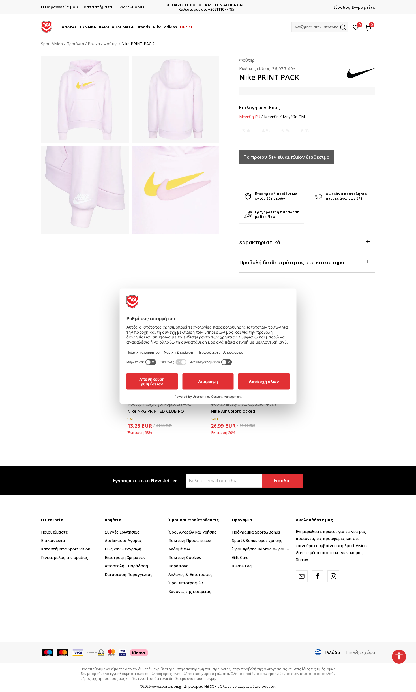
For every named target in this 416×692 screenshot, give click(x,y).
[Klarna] (139, 652)
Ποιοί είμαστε (54, 532)
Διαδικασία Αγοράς (123, 540)
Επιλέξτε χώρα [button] (360, 652)
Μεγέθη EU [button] (249, 117)
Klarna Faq (242, 566)
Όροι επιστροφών (185, 583)
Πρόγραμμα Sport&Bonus (256, 532)
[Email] (301, 576)
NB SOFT (211, 686)
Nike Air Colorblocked (233, 411)
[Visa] (122, 652)
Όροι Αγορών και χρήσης (192, 532)
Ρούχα (94, 43)
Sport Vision (52, 43)
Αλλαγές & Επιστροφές (190, 574)
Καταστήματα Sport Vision (65, 549)
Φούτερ (111, 43)
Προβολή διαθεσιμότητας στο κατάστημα (291, 262)
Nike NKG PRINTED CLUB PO (155, 411)
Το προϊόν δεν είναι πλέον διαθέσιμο (286, 157)
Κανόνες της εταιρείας (189, 591)
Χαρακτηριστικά (259, 242)
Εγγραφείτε (363, 7)
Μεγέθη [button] (271, 117)
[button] (78, 27)
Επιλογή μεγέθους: (260, 107)
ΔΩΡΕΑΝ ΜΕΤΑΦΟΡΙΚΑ (208, 5)
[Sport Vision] (46, 26)
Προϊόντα (75, 43)
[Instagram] (333, 576)
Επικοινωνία (53, 540)
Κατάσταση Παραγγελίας (128, 574)
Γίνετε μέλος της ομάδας (64, 557)
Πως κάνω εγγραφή (123, 549)
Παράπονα (178, 566)
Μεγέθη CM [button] (294, 117)
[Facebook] (317, 576)
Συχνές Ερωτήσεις (122, 532)
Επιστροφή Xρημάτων (125, 557)
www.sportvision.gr (166, 686)
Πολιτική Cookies (184, 557)
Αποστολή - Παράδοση (126, 566)
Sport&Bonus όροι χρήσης (257, 540)
